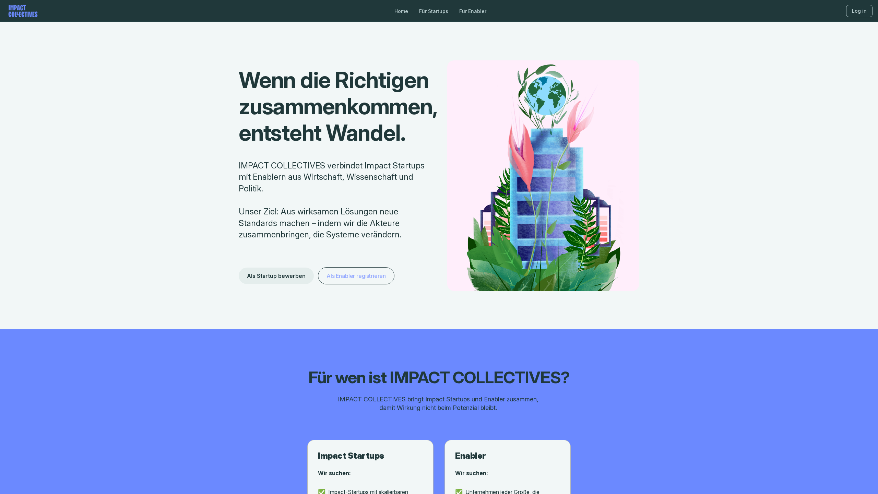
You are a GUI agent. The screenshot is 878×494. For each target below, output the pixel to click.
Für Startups (433, 11)
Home (401, 11)
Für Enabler (472, 11)
